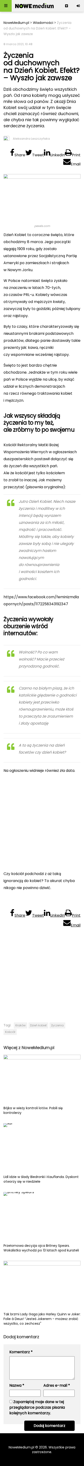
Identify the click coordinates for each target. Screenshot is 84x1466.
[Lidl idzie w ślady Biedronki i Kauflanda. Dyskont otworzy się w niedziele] (42, 1148)
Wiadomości (43, 22)
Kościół (10, 1032)
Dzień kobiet (38, 1025)
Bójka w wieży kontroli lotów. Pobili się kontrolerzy (33, 1110)
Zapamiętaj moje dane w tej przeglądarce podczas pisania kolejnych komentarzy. (37, 1407)
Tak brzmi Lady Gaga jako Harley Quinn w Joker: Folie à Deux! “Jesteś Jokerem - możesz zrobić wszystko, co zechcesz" (42, 1319)
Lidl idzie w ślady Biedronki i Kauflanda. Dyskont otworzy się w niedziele (41, 1179)
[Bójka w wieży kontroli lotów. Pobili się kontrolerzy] (42, 1080)
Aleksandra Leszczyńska (31, 138)
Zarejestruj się (66, 6)
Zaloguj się (78, 6)
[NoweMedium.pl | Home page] (34, 6)
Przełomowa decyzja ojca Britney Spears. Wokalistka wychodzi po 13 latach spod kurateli (41, 1248)
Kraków (20, 1025)
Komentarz (21, 1352)
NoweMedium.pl (16, 22)
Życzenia (57, 1025)
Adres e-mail (56, 1385)
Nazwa (16, 1385)
